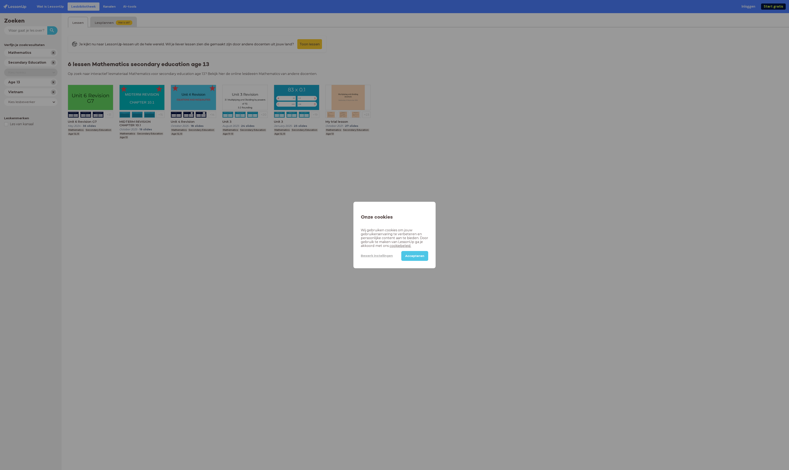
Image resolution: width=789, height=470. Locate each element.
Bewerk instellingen (377, 256)
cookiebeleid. (400, 246)
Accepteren (414, 256)
